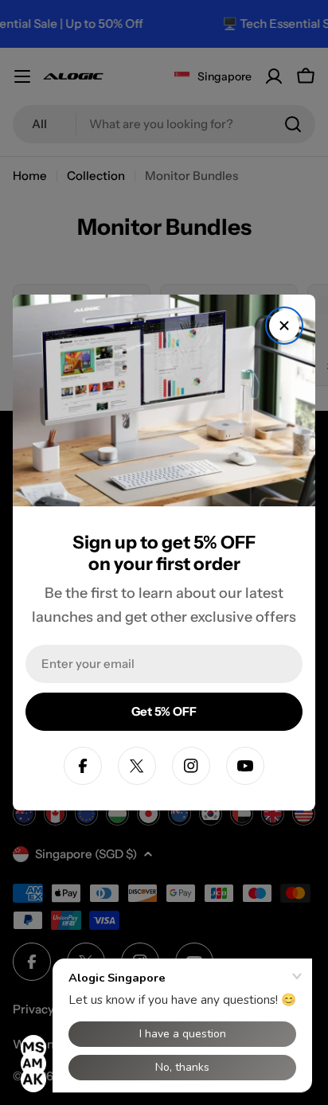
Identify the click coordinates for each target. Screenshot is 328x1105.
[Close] (284, 325)
